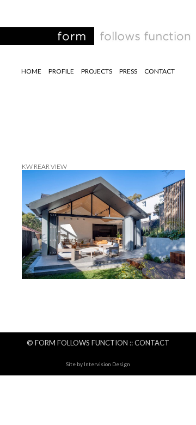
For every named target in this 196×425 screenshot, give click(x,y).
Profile (61, 71)
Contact (159, 71)
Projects (96, 71)
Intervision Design (107, 364)
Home (31, 71)
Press (128, 71)
